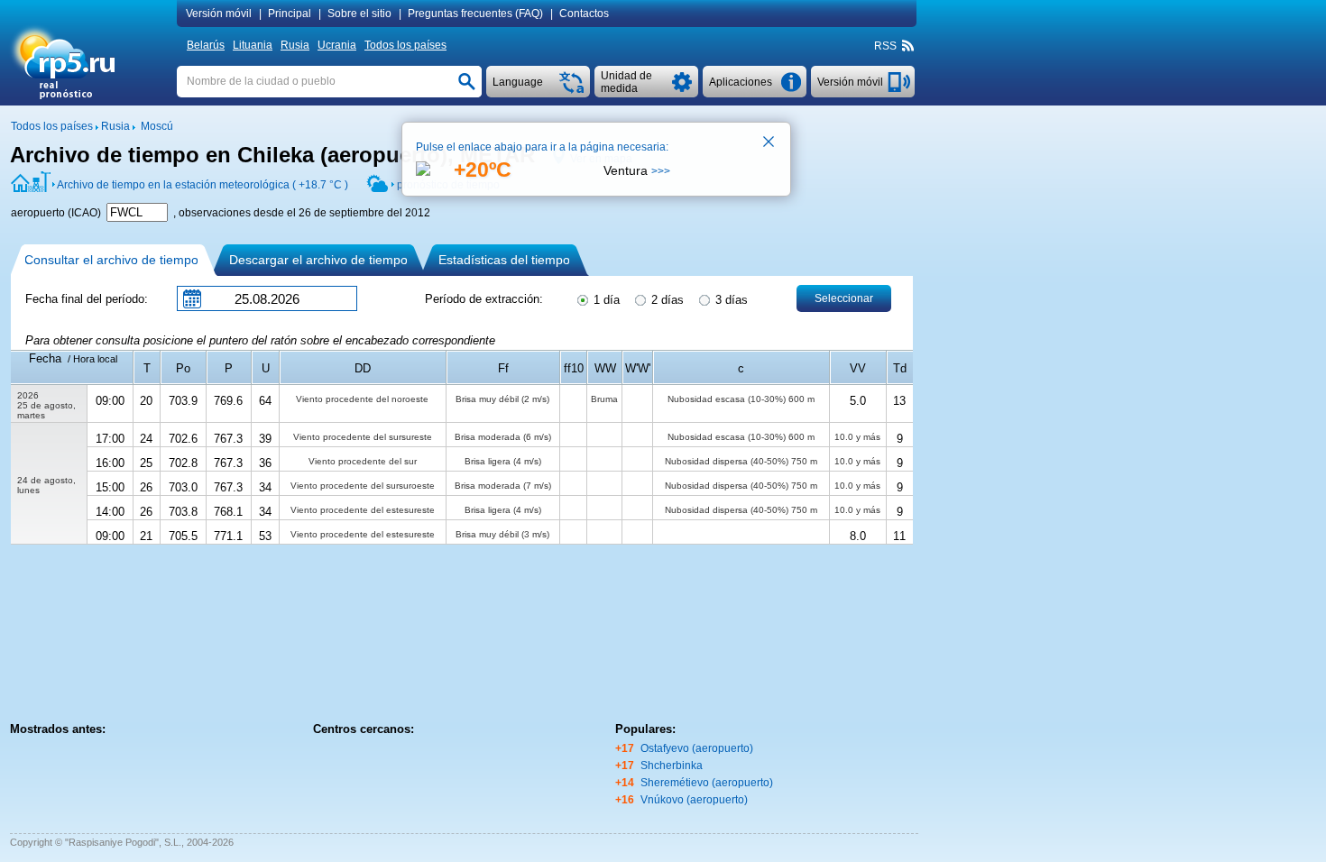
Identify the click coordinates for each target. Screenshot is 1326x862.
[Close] (769, 143)
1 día (605, 300)
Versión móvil (219, 13)
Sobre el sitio (359, 13)
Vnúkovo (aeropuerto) (694, 799)
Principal (289, 13)
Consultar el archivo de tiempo (111, 259)
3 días (730, 300)
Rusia (295, 45)
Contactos (584, 13)
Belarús (206, 45)
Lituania (252, 45)
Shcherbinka (671, 765)
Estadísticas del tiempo (504, 259)
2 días (666, 300)
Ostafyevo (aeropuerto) (696, 748)
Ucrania (337, 45)
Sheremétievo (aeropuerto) (706, 782)
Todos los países (405, 45)
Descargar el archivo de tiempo (318, 259)
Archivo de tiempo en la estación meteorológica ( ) (202, 185)
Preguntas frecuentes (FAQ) (475, 13)
